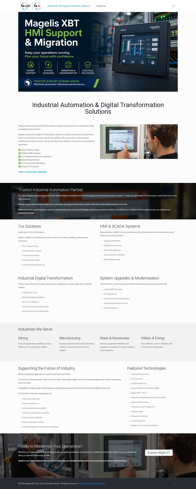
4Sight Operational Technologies (91, 483)
